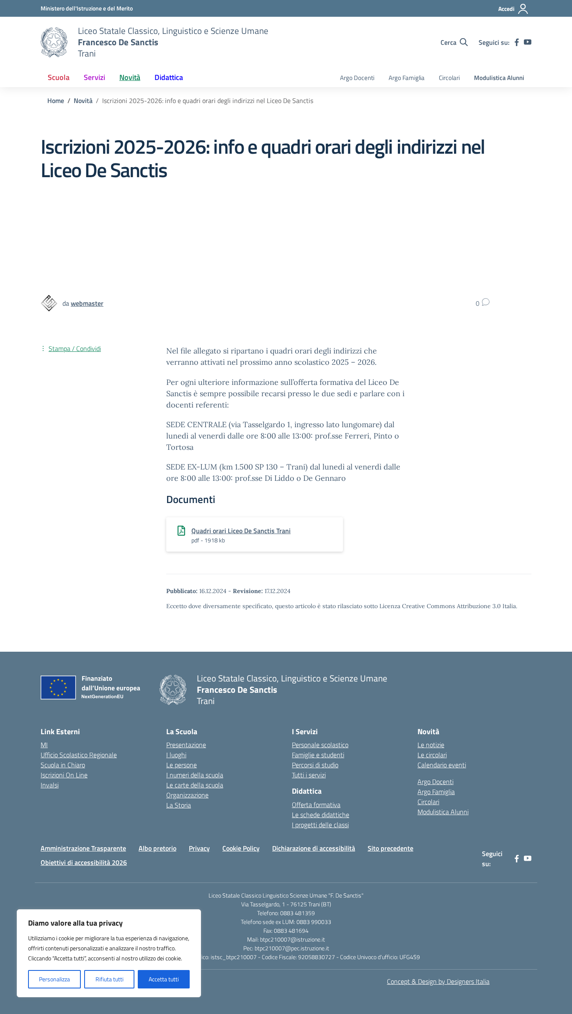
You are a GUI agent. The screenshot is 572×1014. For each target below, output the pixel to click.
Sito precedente (390, 848)
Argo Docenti (357, 78)
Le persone (181, 765)
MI (44, 745)
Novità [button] (129, 77)
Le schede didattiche (320, 815)
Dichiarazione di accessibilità (313, 848)
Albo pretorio (157, 848)
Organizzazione (187, 795)
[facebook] (516, 42)
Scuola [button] (59, 77)
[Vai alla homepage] (54, 42)
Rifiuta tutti (109, 979)
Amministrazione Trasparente (83, 848)
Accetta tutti (164, 979)
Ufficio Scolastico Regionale (79, 755)
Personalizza (54, 979)
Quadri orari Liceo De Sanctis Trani (241, 531)
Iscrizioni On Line (64, 775)
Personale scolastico (320, 745)
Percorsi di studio (315, 765)
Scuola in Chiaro (63, 765)
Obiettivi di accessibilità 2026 (84, 862)
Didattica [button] (169, 77)
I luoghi (176, 755)
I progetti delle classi (320, 825)
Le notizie (430, 745)
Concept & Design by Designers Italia (438, 981)
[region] (109, 953)
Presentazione (186, 745)
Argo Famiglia (407, 78)
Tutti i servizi (309, 775)
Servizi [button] (94, 77)
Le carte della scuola (194, 785)
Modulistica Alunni (499, 78)
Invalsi (50, 785)
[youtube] (527, 42)
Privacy (199, 848)
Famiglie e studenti (318, 755)
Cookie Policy (241, 848)
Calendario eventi (441, 765)
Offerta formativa (316, 805)
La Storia (178, 805)
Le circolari (432, 755)
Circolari (449, 78)
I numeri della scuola (194, 775)
